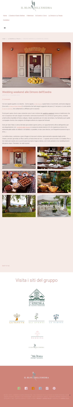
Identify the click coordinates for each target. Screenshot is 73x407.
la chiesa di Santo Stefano (15, 106)
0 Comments (6, 99)
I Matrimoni (30, 15)
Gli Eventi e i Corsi (41, 15)
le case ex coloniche (7, 108)
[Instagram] (47, 388)
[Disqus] (36, 241)
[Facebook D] (40, 388)
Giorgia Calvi (65, 398)
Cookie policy (47, 398)
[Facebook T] (33, 388)
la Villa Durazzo (38, 104)
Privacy (39, 398)
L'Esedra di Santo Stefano (17, 15)
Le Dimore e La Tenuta (55, 15)
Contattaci (6, 20)
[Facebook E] (18, 388)
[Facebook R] (26, 388)
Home (5, 15)
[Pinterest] (54, 388)
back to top (6, 266)
